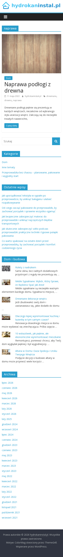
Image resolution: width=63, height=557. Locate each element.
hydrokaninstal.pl (33, 96)
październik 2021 (11, 512)
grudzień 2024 (9, 424)
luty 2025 (7, 419)
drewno (8, 100)
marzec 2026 (9, 403)
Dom (8, 78)
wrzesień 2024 (10, 429)
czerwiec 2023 (9, 450)
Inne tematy (8, 167)
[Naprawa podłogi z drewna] (31, 36)
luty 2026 (7, 408)
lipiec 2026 (7, 382)
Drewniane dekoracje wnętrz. (31, 298)
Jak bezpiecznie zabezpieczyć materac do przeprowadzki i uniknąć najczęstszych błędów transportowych (27, 220)
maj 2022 (7, 476)
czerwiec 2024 (9, 439)
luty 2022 (7, 491)
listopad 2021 (9, 507)
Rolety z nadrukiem (25, 267)
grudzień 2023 (9, 445)
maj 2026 (7, 393)
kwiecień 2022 (9, 481)
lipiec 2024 (7, 434)
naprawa (17, 100)
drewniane (51, 96)
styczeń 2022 (9, 496)
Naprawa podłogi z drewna (27, 87)
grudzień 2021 (9, 502)
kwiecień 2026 (9, 398)
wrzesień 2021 (10, 517)
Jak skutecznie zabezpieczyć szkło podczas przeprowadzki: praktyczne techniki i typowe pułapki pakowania (30, 232)
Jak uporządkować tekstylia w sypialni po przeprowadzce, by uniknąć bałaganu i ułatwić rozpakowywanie (27, 199)
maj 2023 (7, 455)
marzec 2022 (9, 486)
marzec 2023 (9, 465)
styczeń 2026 (9, 413)
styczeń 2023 (9, 470)
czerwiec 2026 (9, 387)
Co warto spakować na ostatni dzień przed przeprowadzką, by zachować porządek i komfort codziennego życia (28, 244)
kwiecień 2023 (9, 460)
